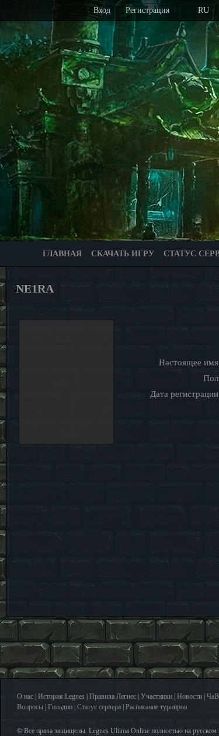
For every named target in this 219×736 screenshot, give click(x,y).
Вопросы (30, 707)
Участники (156, 696)
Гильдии (60, 707)
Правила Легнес (112, 696)
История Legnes (61, 696)
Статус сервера (99, 707)
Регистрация (147, 10)
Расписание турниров (156, 707)
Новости (189, 696)
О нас (25, 696)
